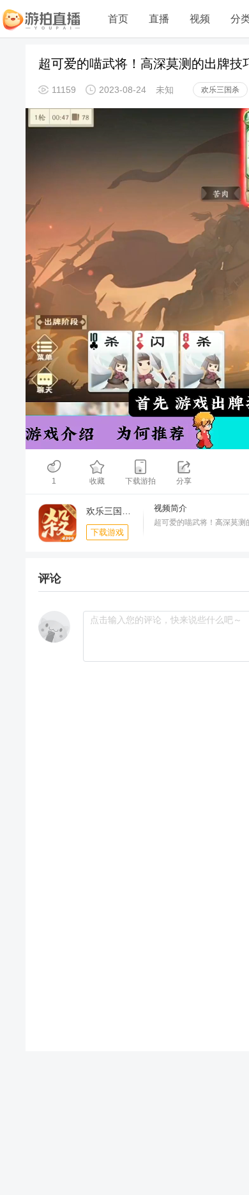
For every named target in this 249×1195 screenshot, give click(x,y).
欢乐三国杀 (220, 89)
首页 (118, 18)
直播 (159, 18)
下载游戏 (107, 532)
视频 (200, 18)
